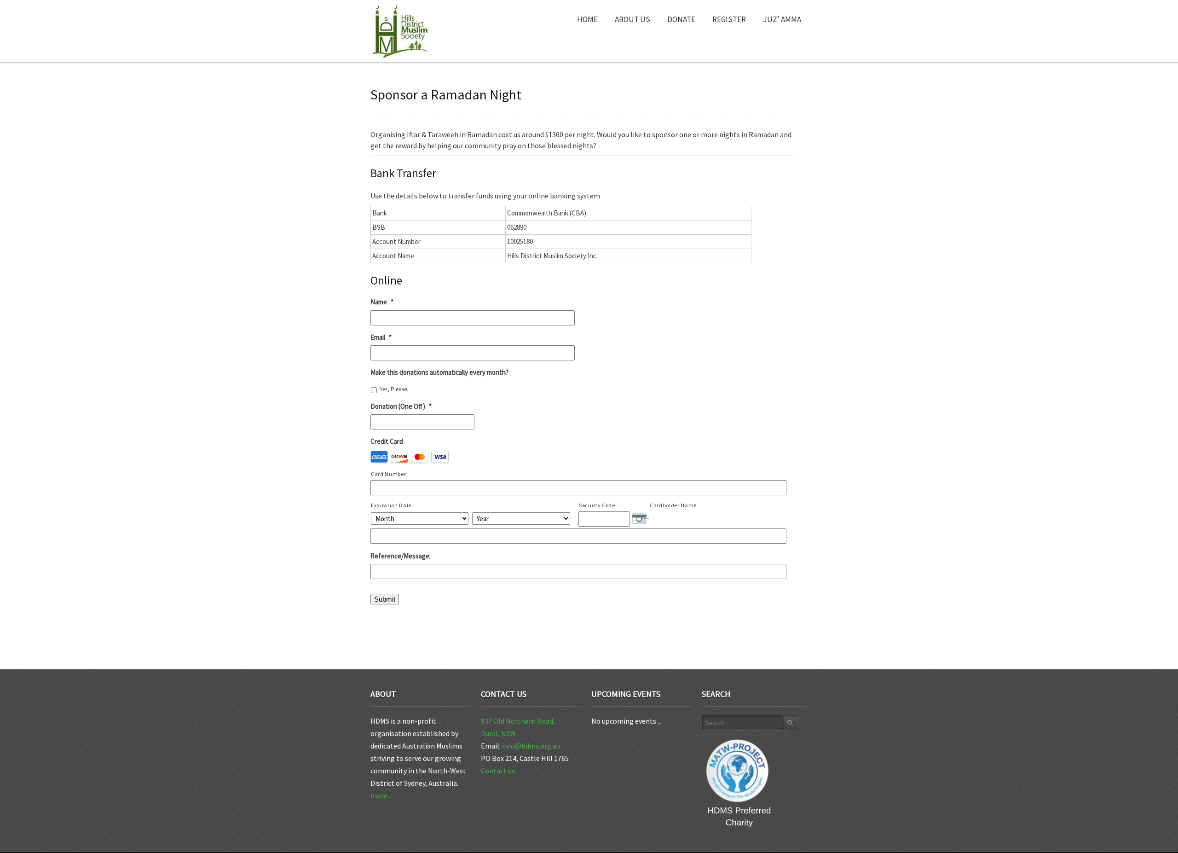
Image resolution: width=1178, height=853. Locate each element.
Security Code (597, 505)
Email (381, 337)
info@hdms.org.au (531, 745)
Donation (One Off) (401, 406)
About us (632, 19)
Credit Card (386, 441)
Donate (681, 19)
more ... (381, 795)
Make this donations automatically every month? (439, 372)
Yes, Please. (394, 389)
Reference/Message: (400, 555)
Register (729, 19)
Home (587, 19)
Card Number (388, 473)
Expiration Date (391, 505)
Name (381, 301)
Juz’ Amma (782, 19)
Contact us (498, 770)
